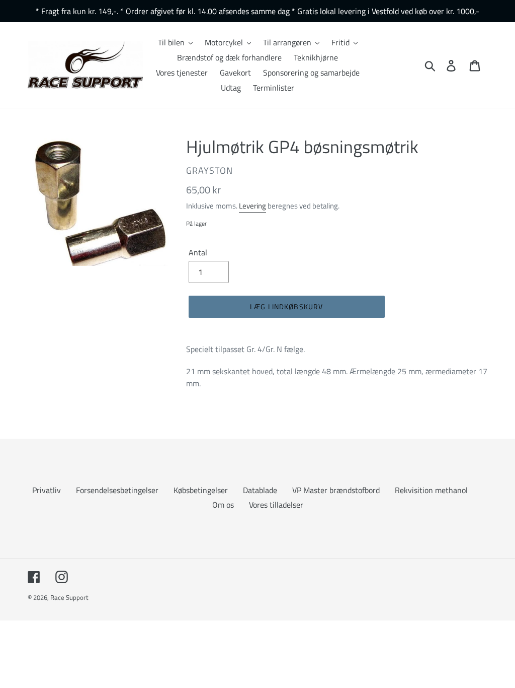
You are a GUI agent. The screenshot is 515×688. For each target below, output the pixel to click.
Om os (223, 505)
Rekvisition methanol (431, 490)
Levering (252, 206)
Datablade (260, 490)
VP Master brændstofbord (336, 490)
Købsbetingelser (201, 490)
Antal (198, 252)
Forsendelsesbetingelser (117, 490)
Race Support (69, 597)
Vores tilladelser (276, 505)
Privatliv (46, 490)
